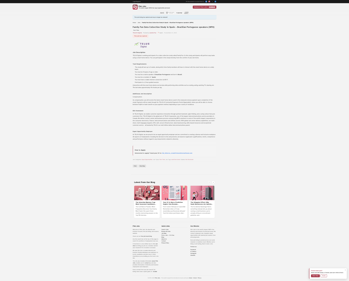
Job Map (164, 233)
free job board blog (146, 236)
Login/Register (137, 1)
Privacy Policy (165, 243)
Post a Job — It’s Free (168, 235)
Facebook (193, 249)
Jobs (139, 22)
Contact (164, 241)
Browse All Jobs (166, 231)
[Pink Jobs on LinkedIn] (215, 1)
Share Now (315, 275)
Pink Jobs (142, 6)
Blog (163, 237)
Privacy (199, 278)
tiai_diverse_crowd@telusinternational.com (177, 153)
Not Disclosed (189, 159)
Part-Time (162, 159)
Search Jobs (165, 229)
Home (134, 22)
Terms (324, 275)
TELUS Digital (137, 33)
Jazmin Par (152, 33)
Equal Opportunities (147, 159)
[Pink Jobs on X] (212, 1)
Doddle (155, 271)
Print (135, 166)
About (190, 278)
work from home (175, 159)
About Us (164, 239)
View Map (142, 166)
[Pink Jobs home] (135, 7)
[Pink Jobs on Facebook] (206, 1)
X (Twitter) (193, 251)
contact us (148, 263)
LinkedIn (192, 255)
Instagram (193, 253)
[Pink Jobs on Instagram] (209, 1)
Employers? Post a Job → (204, 7)
